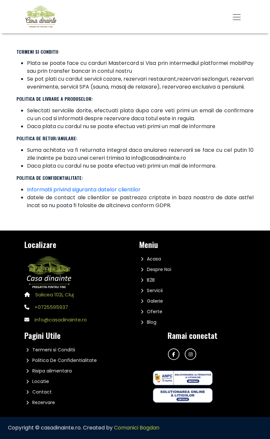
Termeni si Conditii (53, 349)
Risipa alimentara (52, 371)
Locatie (40, 381)
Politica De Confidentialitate (64, 360)
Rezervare (43, 402)
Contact (42, 392)
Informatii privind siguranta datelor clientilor (84, 189)
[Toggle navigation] (237, 16)
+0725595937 (51, 307)
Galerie (155, 301)
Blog (151, 322)
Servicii (155, 290)
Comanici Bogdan (136, 427)
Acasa (154, 259)
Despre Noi (159, 269)
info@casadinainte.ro (61, 319)
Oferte (154, 311)
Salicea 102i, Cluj (54, 294)
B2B (151, 280)
